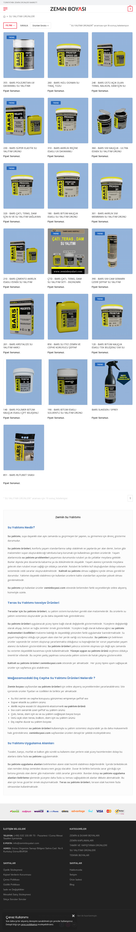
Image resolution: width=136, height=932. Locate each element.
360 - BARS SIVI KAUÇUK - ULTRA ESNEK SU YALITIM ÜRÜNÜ (110, 149)
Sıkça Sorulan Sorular (14, 899)
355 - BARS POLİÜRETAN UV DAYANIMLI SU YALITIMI (18, 84)
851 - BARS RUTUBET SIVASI (18, 475)
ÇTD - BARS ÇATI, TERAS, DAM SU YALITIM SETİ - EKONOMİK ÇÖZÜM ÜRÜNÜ (65, 282)
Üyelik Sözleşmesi (12, 869)
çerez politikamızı (29, 924)
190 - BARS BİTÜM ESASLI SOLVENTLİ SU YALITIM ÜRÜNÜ (65, 411)
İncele (24, 73)
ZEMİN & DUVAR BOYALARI (85, 835)
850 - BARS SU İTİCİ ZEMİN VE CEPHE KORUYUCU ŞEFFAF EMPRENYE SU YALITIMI (64, 347)
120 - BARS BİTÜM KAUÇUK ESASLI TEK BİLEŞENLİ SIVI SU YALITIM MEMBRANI (108, 347)
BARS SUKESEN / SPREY (105, 409)
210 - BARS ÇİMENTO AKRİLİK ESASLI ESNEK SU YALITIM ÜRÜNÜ (19, 282)
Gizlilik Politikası (11, 884)
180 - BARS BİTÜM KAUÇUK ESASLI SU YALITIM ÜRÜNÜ (63, 215)
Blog (72, 884)
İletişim (73, 874)
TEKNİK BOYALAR (79, 855)
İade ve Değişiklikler (13, 889)
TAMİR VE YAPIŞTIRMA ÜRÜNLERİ (88, 845)
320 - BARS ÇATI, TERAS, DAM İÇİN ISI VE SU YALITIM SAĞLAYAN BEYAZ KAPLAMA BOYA (22, 216)
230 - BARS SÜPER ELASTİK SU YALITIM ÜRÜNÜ (20, 149)
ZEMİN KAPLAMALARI (82, 840)
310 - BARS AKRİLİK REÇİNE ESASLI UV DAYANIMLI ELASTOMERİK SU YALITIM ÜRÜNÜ (63, 152)
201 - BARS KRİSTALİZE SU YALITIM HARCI (18, 346)
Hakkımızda (76, 869)
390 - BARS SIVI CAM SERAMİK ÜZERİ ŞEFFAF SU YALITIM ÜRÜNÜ (108, 282)
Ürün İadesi (76, 879)
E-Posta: (8, 843)
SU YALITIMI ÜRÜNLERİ (22, 16)
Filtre (9, 25)
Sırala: (24, 25)
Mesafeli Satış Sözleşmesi (17, 894)
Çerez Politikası (11, 879)
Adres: (7, 848)
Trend (11, 37)
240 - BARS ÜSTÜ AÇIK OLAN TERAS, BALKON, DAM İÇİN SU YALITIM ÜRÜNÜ (109, 86)
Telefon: (8, 835)
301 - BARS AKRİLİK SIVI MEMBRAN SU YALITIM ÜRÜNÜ (109, 215)
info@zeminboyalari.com (26, 843)
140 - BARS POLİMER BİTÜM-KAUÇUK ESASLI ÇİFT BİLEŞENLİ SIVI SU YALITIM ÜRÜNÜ (20, 413)
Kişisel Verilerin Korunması (17, 874)
